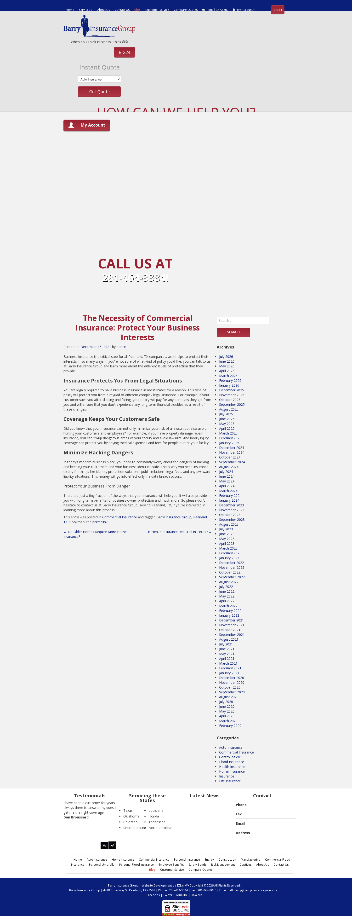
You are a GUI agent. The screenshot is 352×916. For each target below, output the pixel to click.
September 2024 (232, 462)
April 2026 (226, 371)
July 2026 (226, 356)
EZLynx (181, 885)
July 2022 (226, 586)
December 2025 (231, 390)
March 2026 (228, 375)
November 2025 (231, 395)
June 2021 (226, 649)
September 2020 (232, 692)
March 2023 (228, 548)
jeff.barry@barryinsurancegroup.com (254, 890)
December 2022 (231, 562)
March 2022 (228, 605)
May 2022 (226, 596)
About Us (103, 10)
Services (84, 10)
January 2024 (229, 500)
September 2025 (232, 404)
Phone (241, 804)
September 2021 (232, 634)
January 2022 (229, 615)
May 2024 (226, 481)
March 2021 (228, 663)
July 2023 (226, 529)
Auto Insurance (231, 747)
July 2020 (226, 701)
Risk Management (223, 865)
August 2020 (228, 697)
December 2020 (231, 677)
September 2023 (232, 519)
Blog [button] (67, 2)
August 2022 (228, 582)
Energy (209, 860)
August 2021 (228, 639)
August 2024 (228, 466)
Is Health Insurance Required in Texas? (180, 531)
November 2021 (231, 625)
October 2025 (229, 399)
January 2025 (229, 443)
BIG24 (278, 10)
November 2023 (231, 510)
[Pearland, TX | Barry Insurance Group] (99, 25)
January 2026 (229, 385)
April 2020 (226, 716)
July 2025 (226, 414)
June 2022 (226, 591)
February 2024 (230, 495)
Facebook (153, 895)
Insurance (226, 776)
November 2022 (231, 567)
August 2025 (228, 409)
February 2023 (230, 553)
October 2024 (229, 457)
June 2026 (226, 361)
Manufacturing (250, 860)
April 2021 (226, 658)
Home (70, 10)
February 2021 (230, 668)
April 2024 (226, 486)
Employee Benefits (171, 865)
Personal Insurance (187, 860)
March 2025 (228, 433)
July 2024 (226, 471)
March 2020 (228, 721)
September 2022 (232, 577)
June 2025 (226, 419)
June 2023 (226, 534)
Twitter (167, 895)
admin (121, 346)
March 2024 (228, 490)
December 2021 (231, 620)
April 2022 (226, 601)
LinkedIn (196, 895)
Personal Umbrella (101, 865)
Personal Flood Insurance (136, 865)
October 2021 (229, 629)
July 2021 (226, 644)
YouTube (182, 895)
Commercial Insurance (119, 517)
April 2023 (226, 543)
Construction (227, 860)
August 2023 (228, 524)
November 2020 (231, 682)
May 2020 (226, 711)
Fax (239, 814)
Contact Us (122, 10)
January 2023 (229, 558)
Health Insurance (232, 766)
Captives (245, 865)
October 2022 (229, 572)
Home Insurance (232, 771)
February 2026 (230, 380)
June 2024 (226, 476)
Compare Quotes (186, 10)
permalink (100, 522)
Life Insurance (230, 781)
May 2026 (226, 366)
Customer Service (157, 10)
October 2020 (229, 687)
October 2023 (229, 514)
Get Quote (99, 91)
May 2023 (226, 538)
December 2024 (231, 447)
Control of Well (230, 757)
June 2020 (226, 706)
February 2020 (230, 725)
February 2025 (230, 438)
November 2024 (231, 452)
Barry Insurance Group (173, 517)
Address (243, 832)
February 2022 (230, 610)
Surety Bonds (197, 865)
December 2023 (231, 505)
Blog (137, 10)
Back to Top (337, 901)
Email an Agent (217, 10)
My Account (245, 10)
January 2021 (229, 673)
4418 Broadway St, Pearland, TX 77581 (129, 890)
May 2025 (226, 423)
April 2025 (226, 428)
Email (240, 823)
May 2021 (226, 653)
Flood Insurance (231, 761)
